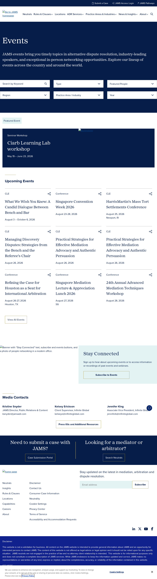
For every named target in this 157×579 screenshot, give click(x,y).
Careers (6, 509)
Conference (62, 193)
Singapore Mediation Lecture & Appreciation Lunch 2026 (75, 288)
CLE (7, 193)
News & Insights (127, 14)
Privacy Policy (28, 575)
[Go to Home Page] (14, 472)
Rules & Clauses (43, 14)
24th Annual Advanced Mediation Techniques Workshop (125, 288)
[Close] (152, 571)
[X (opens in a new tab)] (139, 528)
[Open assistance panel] (149, 408)
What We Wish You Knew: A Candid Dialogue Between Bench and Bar (27, 207)
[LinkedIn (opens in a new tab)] (133, 528)
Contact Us (35, 488)
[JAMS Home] (12, 13)
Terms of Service (38, 514)
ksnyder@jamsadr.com (14, 414)
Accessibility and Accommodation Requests (52, 519)
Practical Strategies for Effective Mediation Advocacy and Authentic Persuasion (76, 247)
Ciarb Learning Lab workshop (28, 146)
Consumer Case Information (44, 493)
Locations (60, 14)
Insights (6, 488)
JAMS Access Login (124, 3)
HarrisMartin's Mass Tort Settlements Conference (127, 204)
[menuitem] (27, 14)
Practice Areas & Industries (100, 14)
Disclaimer (35, 483)
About (143, 14)
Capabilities (8, 503)
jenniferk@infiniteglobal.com (122, 414)
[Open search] (152, 14)
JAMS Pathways (147, 3)
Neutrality (34, 498)
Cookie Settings (37, 503)
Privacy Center (37, 509)
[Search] (45, 83)
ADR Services (74, 14)
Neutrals (27, 14)
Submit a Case (101, 3)
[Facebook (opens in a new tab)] (152, 529)
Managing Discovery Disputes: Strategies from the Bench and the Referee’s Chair (26, 247)
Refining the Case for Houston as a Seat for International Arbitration (25, 288)
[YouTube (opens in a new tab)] (146, 529)
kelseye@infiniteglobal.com (69, 414)
